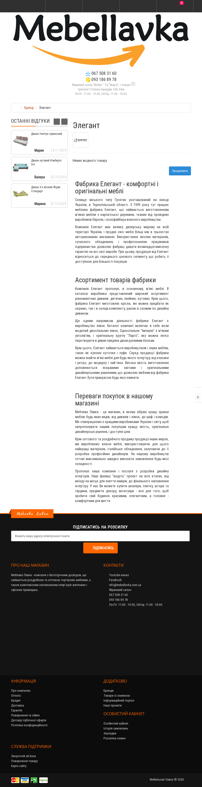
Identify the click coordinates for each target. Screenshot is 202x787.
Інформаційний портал (118, 700)
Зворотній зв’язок (23, 756)
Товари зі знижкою (116, 695)
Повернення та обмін (25, 715)
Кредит (16, 700)
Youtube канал (118, 575)
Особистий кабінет (115, 723)
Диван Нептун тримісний (46, 134)
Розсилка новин (114, 738)
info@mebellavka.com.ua (124, 585)
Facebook (115, 580)
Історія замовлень (115, 728)
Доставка (17, 705)
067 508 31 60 (103, 73)
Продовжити (180, 171)
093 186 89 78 (103, 79)
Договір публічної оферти (28, 720)
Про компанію (21, 690)
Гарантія (16, 710)
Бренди (108, 690)
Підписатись (103, 548)
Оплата (16, 695)
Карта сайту (18, 766)
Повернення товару (24, 761)
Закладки (109, 733)
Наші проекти (112, 705)
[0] (175, 6)
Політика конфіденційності (29, 725)
